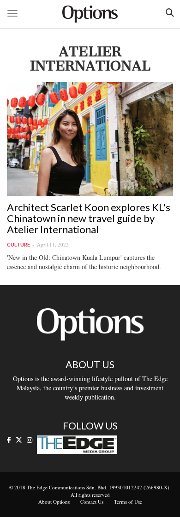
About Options (54, 501)
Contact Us (91, 501)
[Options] (90, 14)
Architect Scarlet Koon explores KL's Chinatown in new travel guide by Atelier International (88, 218)
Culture (18, 244)
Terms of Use (128, 501)
